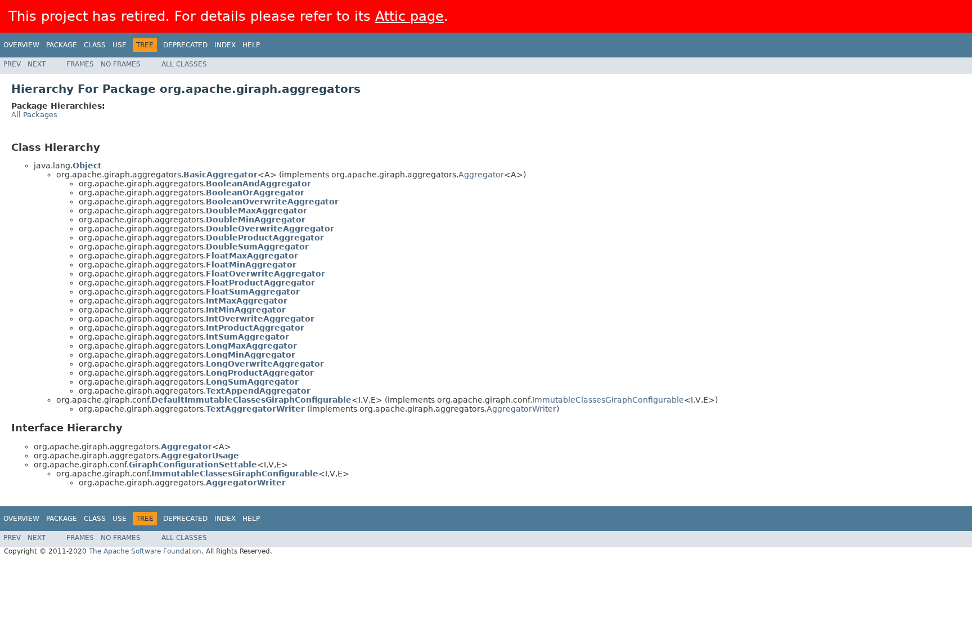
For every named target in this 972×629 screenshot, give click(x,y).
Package (61, 45)
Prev (12, 64)
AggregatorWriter (521, 408)
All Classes (184, 64)
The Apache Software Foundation (145, 551)
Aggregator (481, 174)
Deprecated (185, 45)
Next (37, 64)
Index (225, 45)
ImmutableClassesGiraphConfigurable (608, 399)
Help (251, 45)
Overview (21, 45)
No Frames (121, 64)
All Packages (34, 114)
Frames (80, 64)
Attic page (409, 16)
